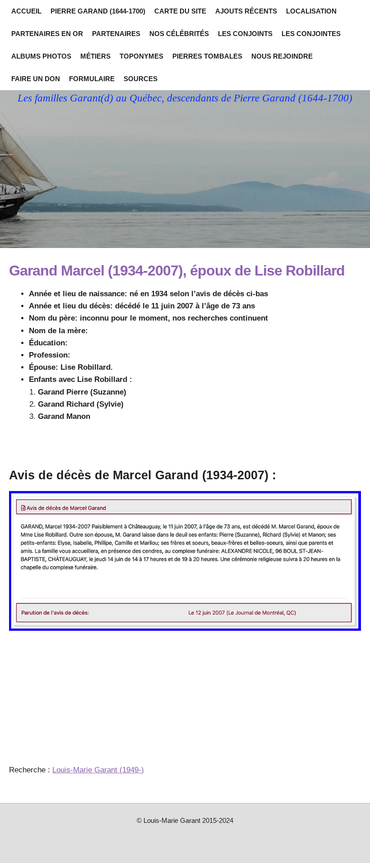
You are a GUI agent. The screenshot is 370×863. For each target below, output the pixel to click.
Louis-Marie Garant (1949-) (98, 770)
